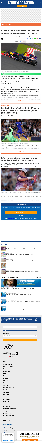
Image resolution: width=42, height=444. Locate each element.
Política (5, 373)
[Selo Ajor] (20, 347)
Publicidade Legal (8, 366)
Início (4, 361)
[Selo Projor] (20, 355)
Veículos (5, 380)
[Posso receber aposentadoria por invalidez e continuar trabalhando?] (3, 301)
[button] (38, 118)
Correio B (5, 382)
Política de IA (6, 371)
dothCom (17, 439)
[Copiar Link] (40, 39)
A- (40, 28)
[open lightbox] (21, 56)
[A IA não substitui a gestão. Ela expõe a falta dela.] (3, 294)
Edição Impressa (7, 394)
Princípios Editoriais (8, 415)
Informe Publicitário (8, 387)
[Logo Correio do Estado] (21, 3)
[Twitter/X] (32, 39)
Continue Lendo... (21, 151)
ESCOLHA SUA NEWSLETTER (21, 212)
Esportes (5, 378)
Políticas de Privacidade (9, 408)
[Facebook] (27, 39)
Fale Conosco (6, 406)
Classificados (6, 392)
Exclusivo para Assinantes (7, 287)
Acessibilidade (7, 413)
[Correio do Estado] (21, 424)
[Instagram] (37, 39)
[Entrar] (40, 2)
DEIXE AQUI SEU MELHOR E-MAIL (29, 440)
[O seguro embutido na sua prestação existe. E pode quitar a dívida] (3, 308)
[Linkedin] (30, 39)
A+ (38, 28)
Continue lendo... (21, 100)
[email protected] (11, 218)
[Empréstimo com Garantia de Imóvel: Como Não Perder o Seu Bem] (21, 283)
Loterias (9, 253)
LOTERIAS (9, 259)
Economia (5, 375)
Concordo (5, 440)
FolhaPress (5, 38)
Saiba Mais (11, 440)
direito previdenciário (11, 300)
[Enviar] (35, 335)
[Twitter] (36, 320)
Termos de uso (7, 404)
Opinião (5, 389)
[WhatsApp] (35, 39)
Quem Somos (6, 399)
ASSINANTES (38, 277)
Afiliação (5, 411)
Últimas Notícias (7, 364)
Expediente (6, 401)
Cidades (5, 368)
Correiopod (6, 385)
